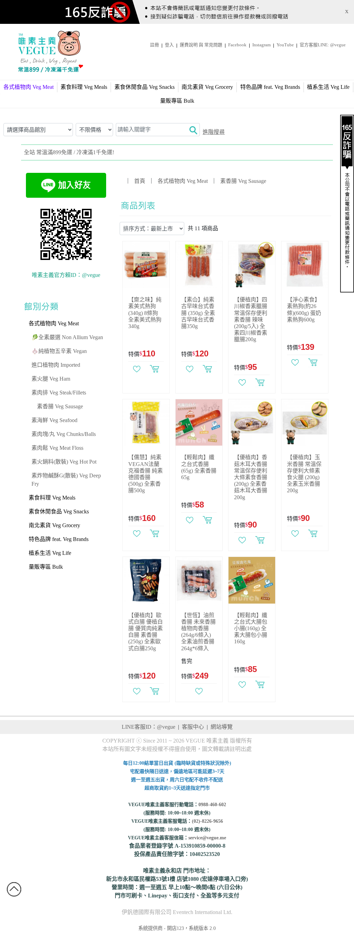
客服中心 (193, 727)
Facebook (237, 45)
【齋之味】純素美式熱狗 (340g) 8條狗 (144, 313)
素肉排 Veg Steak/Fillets (58, 392)
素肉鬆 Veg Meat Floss (57, 448)
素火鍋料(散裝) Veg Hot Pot (63, 462)
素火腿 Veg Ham (50, 379)
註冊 (154, 45)
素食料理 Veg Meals (83, 87)
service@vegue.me (207, 837)
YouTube (285, 45)
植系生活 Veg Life (328, 87)
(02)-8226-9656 (207, 821)
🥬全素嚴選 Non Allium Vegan (67, 337)
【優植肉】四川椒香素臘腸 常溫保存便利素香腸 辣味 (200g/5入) (250, 319)
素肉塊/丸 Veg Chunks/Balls (63, 434)
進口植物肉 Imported (55, 365)
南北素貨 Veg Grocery (207, 87)
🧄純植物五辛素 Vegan (59, 351)
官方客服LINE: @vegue (323, 45)
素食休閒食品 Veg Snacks (144, 87)
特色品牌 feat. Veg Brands (270, 87)
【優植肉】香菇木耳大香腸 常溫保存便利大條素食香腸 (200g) (250, 477)
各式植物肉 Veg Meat (54, 323)
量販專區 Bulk (177, 101)
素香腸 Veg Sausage (60, 406)
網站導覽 (222, 727)
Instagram (261, 45)
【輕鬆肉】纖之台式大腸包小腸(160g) (250, 628)
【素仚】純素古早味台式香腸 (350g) (198, 313)
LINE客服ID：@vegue (148, 727)
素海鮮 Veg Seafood (54, 420)
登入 (169, 45)
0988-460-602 (212, 804)
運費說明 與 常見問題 (201, 45)
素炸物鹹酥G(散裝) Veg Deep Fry (66, 480)
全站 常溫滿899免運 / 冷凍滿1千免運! (69, 152)
